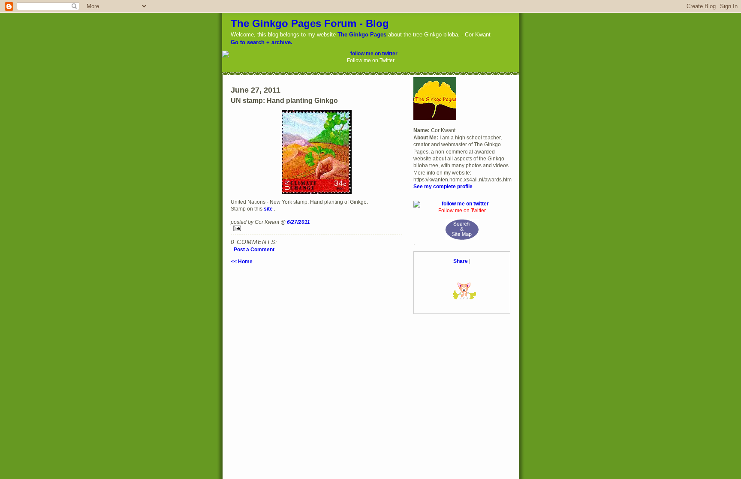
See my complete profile (443, 186)
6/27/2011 (298, 222)
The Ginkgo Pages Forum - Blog (310, 23)
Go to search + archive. (261, 42)
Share (460, 261)
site (268, 208)
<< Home (242, 261)
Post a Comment (254, 249)
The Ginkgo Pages (361, 34)
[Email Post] (316, 228)
